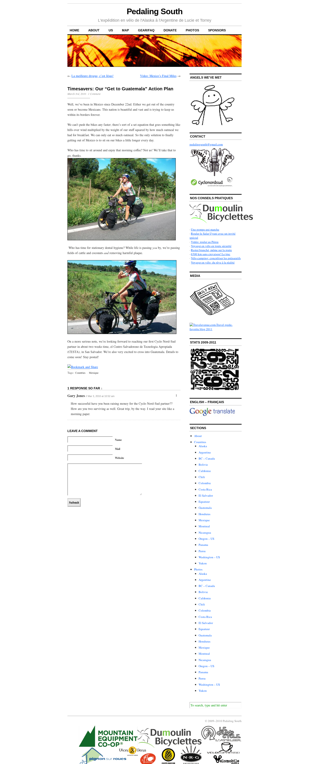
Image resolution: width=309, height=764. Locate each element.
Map (125, 30)
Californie (205, 471)
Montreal (204, 526)
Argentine (205, 452)
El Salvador (206, 495)
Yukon (203, 563)
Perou (202, 551)
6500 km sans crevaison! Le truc (210, 254)
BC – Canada (207, 458)
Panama (203, 545)
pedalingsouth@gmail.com (206, 144)
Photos (192, 30)
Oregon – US (206, 539)
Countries (80, 372)
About (94, 30)
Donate (170, 30)
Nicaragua (205, 532)
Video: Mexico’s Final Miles (158, 76)
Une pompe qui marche (205, 229)
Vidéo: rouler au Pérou (205, 242)
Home (74, 30)
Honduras (204, 514)
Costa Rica (205, 489)
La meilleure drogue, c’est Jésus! (92, 76)
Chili (202, 477)
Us (111, 30)
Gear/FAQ (146, 30)
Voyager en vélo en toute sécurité (211, 246)
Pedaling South (155, 11)
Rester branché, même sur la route (211, 250)
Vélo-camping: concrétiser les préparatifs (216, 258)
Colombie (205, 483)
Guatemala (205, 508)
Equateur (204, 502)
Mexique (93, 372)
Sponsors (217, 30)
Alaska (203, 446)
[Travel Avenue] (216, 329)
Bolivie (203, 465)
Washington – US (209, 557)
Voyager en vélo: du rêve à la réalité (213, 262)
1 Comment (94, 94)
